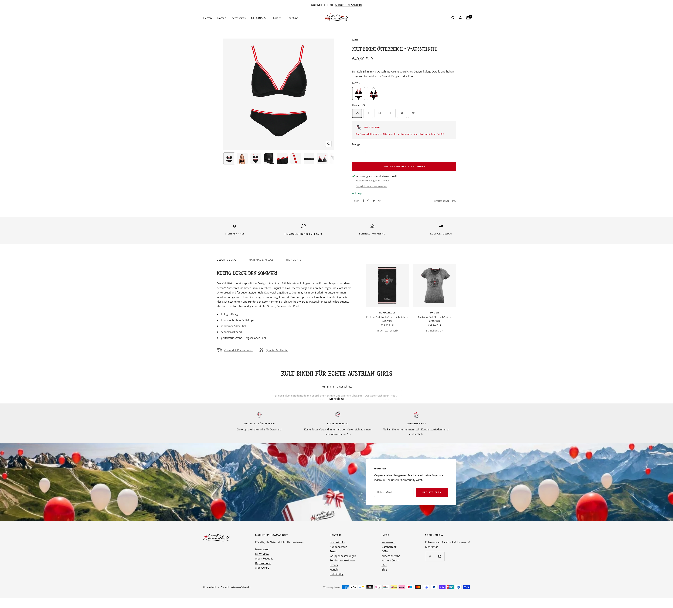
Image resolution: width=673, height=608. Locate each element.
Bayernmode (263, 563)
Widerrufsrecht (391, 556)
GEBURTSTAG (259, 18)
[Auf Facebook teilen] (363, 200)
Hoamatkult (387, 312)
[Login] (460, 17)
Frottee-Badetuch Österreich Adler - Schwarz (387, 318)
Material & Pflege (261, 259)
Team (333, 551)
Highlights (293, 259)
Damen (221, 18)
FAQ (384, 565)
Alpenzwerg (262, 567)
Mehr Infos (431, 546)
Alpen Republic (264, 558)
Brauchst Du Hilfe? (445, 200)
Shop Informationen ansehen (371, 186)
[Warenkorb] (468, 17)
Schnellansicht (434, 330)
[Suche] (453, 17)
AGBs (385, 551)
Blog (384, 569)
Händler (334, 569)
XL (401, 113)
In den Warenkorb (387, 330)
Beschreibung (226, 259)
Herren (207, 18)
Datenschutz (389, 546)
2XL (414, 113)
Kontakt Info (337, 542)
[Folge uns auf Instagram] (439, 556)
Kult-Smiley (337, 574)
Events (334, 565)
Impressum (388, 542)
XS (357, 113)
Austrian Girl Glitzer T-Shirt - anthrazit (434, 318)
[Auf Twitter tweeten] (373, 200)
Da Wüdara (262, 554)
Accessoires (239, 18)
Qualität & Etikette (277, 350)
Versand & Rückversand (238, 350)
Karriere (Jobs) (390, 560)
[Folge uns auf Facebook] (430, 556)
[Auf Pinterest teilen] (368, 200)
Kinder (277, 18)
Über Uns (292, 18)
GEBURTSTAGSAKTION (348, 5)
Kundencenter (338, 546)
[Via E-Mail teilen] (379, 201)
